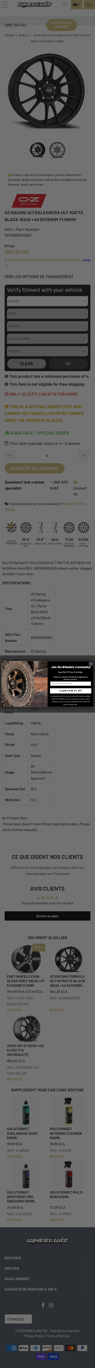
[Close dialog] (90, 664)
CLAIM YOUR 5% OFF (70, 691)
